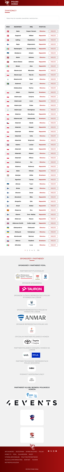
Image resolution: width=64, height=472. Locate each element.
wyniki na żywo (31, 451)
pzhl (15, 454)
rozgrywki (20, 451)
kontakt (27, 460)
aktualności (9, 451)
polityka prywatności (29, 457)
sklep (31, 454)
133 (38, 250)
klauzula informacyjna (13, 460)
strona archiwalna (12, 457)
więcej (53, 31)
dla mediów (22, 454)
